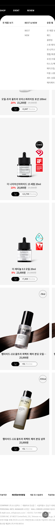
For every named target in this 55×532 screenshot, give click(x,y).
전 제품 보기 (8, 22)
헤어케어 (50, 82)
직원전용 (51, 494)
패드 (49, 35)
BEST (27, 30)
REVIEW (30, 10)
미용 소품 (51, 73)
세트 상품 (51, 77)
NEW (27, 35)
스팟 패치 (51, 44)
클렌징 (50, 39)
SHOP (3, 10)
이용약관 (3, 494)
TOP (45, 515)
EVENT (16, 10)
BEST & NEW (31, 22)
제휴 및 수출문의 (36, 494)
